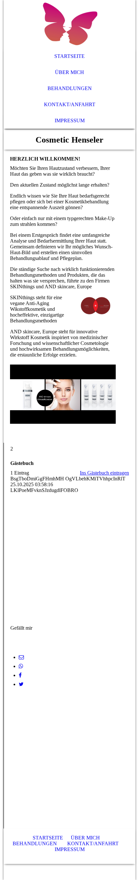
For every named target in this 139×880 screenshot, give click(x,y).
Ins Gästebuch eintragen (104, 473)
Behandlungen (70, 88)
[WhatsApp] (21, 666)
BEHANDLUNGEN (35, 843)
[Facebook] (20, 675)
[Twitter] (21, 684)
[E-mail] (21, 657)
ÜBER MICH (85, 837)
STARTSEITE (48, 837)
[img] (70, 24)
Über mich (69, 72)
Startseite (69, 56)
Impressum (70, 120)
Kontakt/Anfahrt (69, 104)
